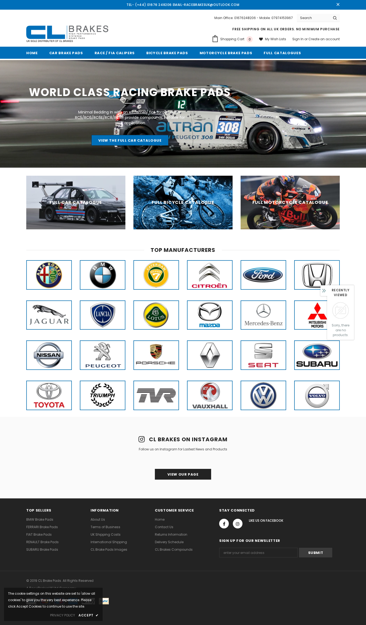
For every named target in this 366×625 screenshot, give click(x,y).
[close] (338, 5)
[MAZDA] (210, 315)
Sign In (298, 39)
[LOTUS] (156, 315)
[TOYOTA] (49, 395)
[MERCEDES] (263, 315)
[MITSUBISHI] (317, 315)
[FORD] (263, 275)
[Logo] (67, 34)
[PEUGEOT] (102, 355)
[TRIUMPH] (102, 395)
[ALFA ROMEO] (49, 275)
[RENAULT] (210, 355)
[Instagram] (237, 523)
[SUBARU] (317, 355)
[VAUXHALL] (210, 395)
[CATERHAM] (156, 275)
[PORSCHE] (156, 355)
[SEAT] (263, 355)
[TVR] (156, 395)
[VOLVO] (317, 395)
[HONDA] (317, 275)
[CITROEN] (210, 275)
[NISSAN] (49, 355)
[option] (49, 275)
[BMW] (102, 275)
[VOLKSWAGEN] (263, 395)
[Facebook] (224, 523)
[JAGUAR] (49, 315)
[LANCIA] (102, 315)
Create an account (324, 39)
